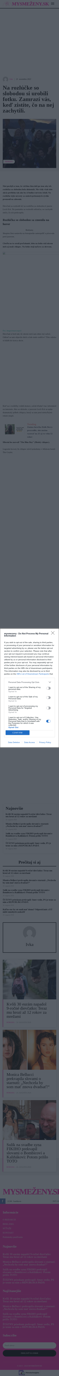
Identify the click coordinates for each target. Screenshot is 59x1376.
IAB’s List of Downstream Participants (33, 674)
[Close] (53, 633)
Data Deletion (14, 742)
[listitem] (29, 682)
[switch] (48, 688)
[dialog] (29, 688)
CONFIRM (17, 733)
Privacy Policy (45, 742)
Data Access (29, 742)
